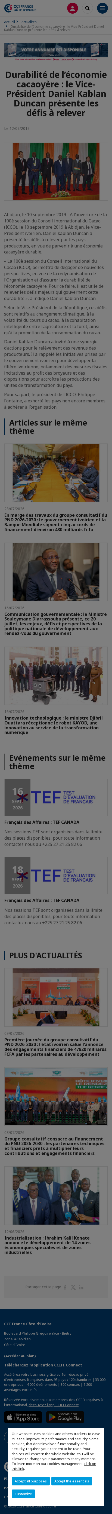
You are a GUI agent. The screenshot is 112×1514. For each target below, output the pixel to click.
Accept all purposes (31, 1481)
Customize (23, 1493)
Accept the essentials (71, 1481)
